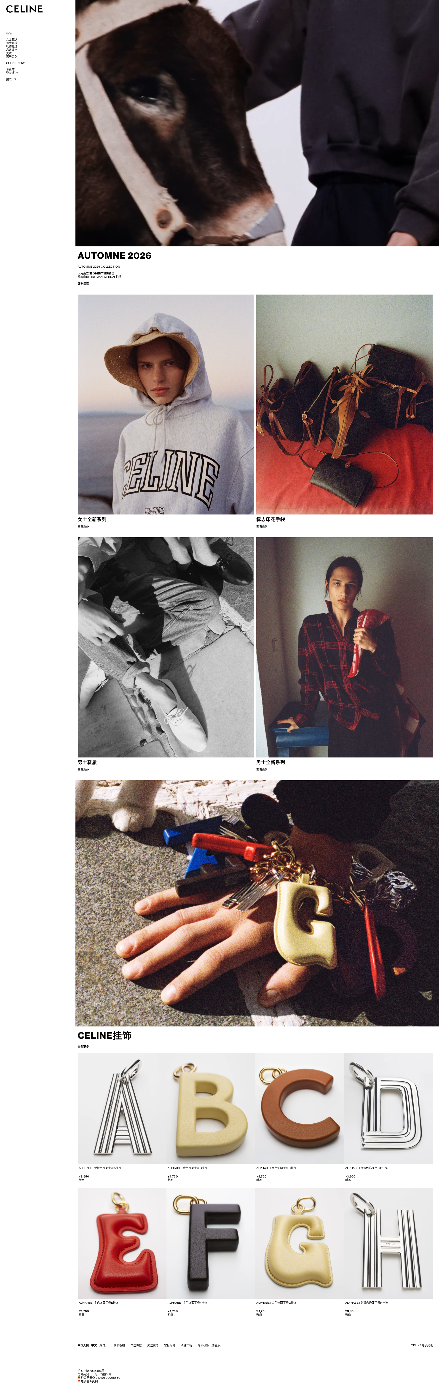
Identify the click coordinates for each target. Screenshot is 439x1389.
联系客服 (119, 1345)
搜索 (9, 79)
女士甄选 (11, 39)
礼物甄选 (11, 46)
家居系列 (11, 56)
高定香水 (11, 50)
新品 (9, 33)
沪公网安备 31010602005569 (100, 1377)
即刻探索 (83, 283)
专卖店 (10, 69)
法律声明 (186, 1345)
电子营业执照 (89, 1381)
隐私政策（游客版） (210, 1345)
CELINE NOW (15, 63)
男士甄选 (11, 43)
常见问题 (169, 1345)
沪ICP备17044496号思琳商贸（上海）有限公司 (95, 1372)
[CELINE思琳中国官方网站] (24, 9)
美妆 (9, 53)
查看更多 (83, 1046)
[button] (422, 238)
